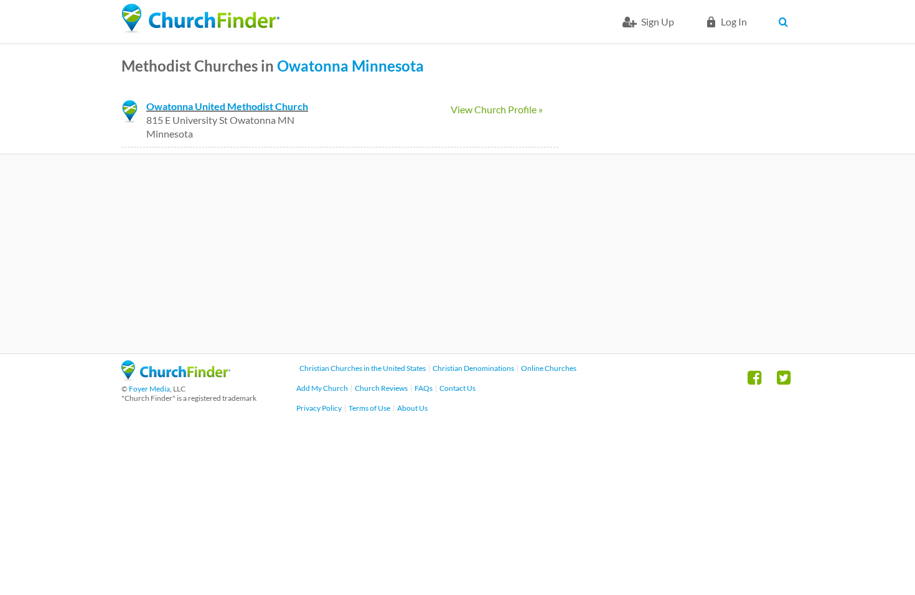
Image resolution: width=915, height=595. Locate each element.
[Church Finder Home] (175, 377)
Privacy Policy (319, 408)
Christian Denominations (473, 368)
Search (786, 22)
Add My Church (322, 388)
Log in (734, 21)
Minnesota (388, 66)
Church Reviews (381, 388)
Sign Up (657, 21)
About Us (412, 408)
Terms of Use (369, 408)
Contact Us (457, 388)
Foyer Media (149, 388)
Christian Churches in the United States (362, 368)
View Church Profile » (497, 109)
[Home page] (200, 18)
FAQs (424, 388)
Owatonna (313, 66)
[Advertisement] (457, 254)
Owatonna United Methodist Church (227, 106)
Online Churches (548, 368)
